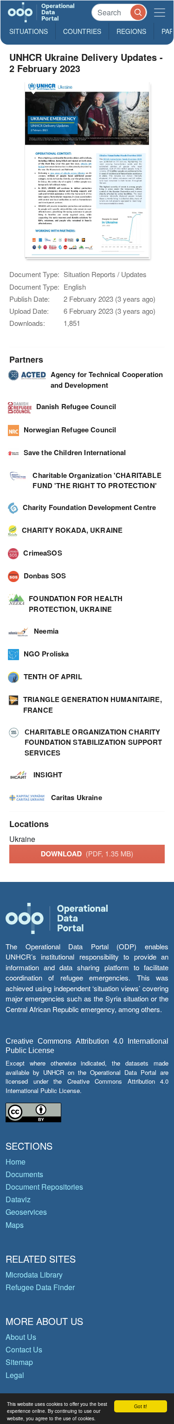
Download (87, 853)
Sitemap (19, 1362)
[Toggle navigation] (159, 12)
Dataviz (18, 1199)
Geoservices (26, 1211)
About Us (21, 1336)
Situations (28, 31)
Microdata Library (34, 1274)
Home (16, 1161)
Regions (131, 31)
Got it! (140, 1406)
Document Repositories (44, 1186)
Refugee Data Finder (40, 1287)
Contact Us (24, 1349)
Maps (15, 1224)
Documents (24, 1174)
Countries (82, 31)
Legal (15, 1375)
